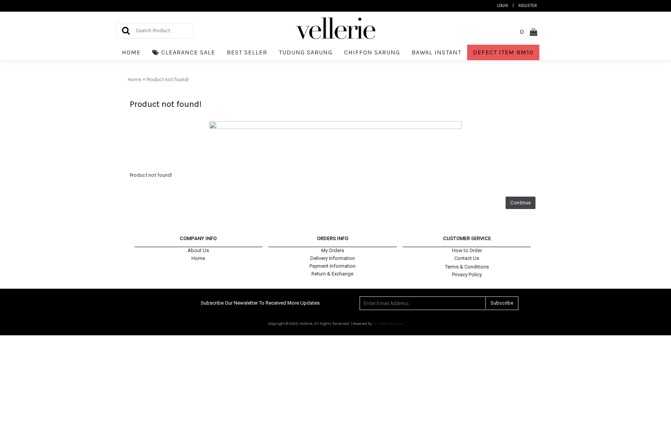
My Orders (332, 250)
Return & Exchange (332, 274)
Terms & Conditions (467, 267)
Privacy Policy (467, 274)
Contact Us (466, 258)
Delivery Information (332, 258)
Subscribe (501, 303)
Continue (520, 203)
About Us (198, 250)
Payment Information (332, 266)
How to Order (467, 250)
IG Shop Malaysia (388, 323)
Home (198, 258)
